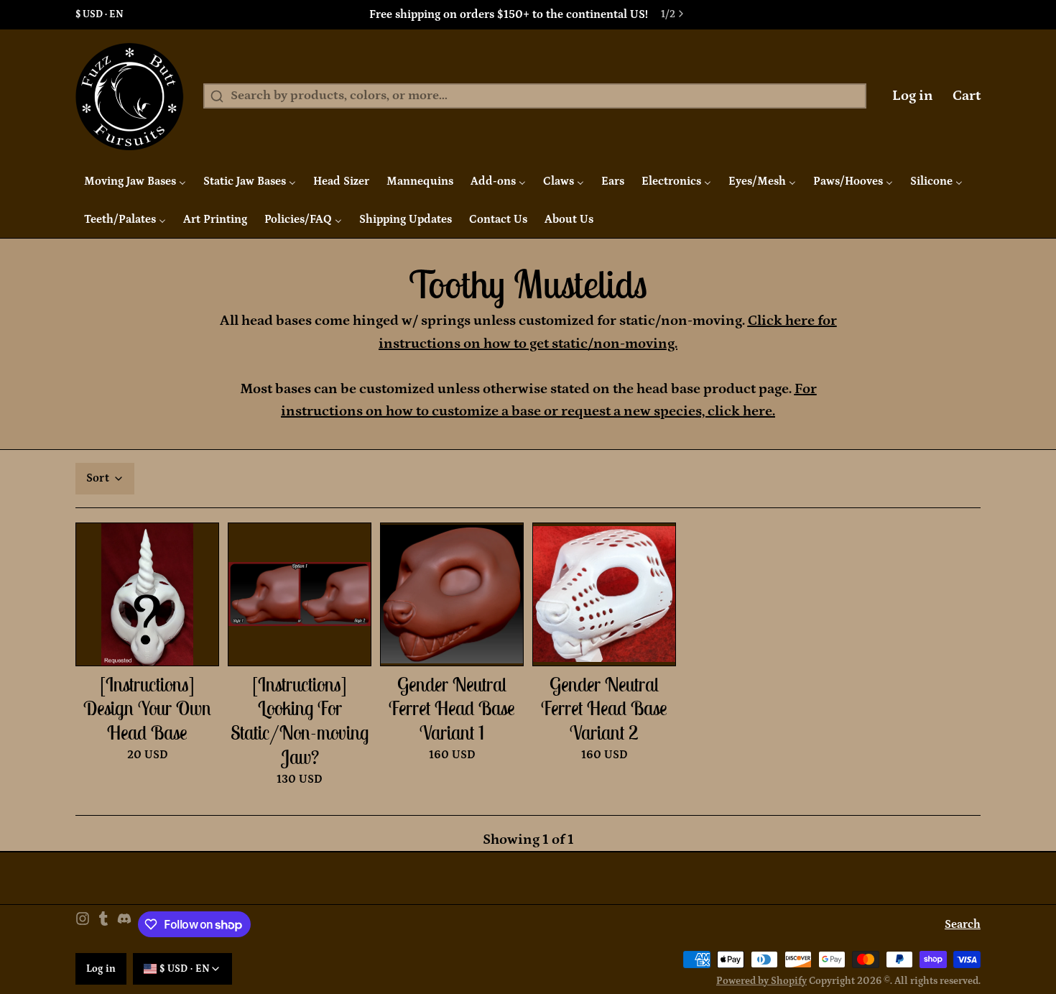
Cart (967, 95)
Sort (98, 477)
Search (963, 924)
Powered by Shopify (761, 981)
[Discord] (124, 924)
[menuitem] (135, 181)
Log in (912, 95)
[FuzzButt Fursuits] (129, 96)
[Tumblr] (103, 924)
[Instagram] (82, 924)
